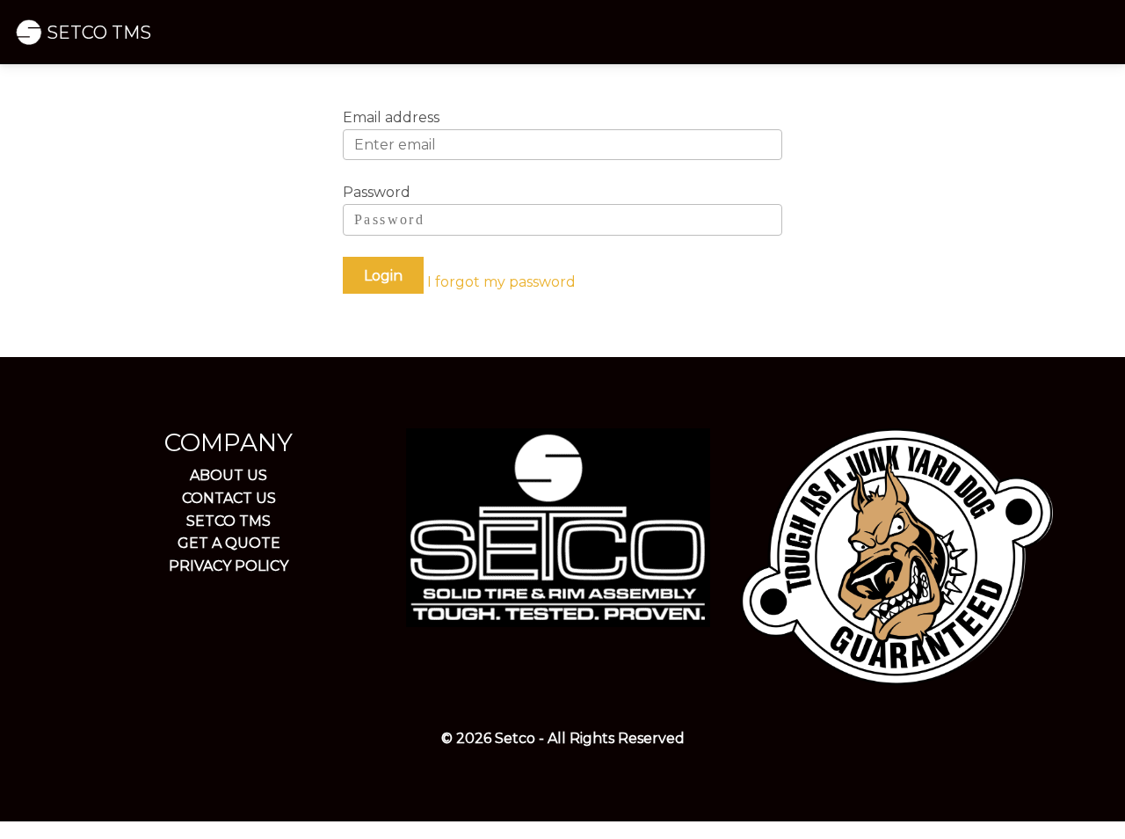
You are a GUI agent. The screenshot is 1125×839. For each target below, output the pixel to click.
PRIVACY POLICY (228, 566)
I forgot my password (501, 282)
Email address (391, 117)
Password (376, 192)
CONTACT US (229, 498)
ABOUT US (228, 475)
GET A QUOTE (229, 543)
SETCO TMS (99, 32)
